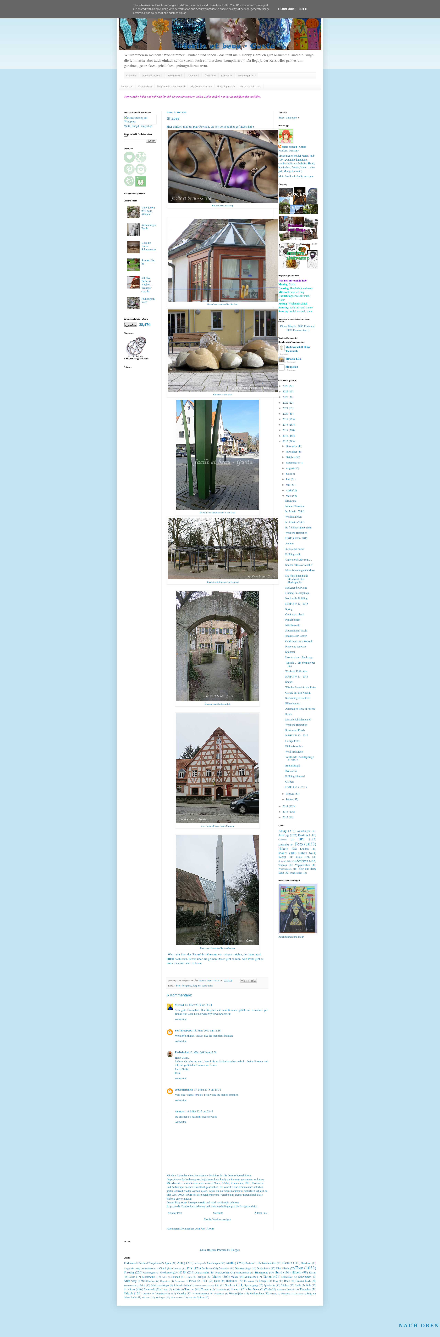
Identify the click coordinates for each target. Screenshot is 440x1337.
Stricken (302, 861)
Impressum (127, 86)
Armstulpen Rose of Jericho (300, 708)
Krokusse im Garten (296, 636)
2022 (286, 402)
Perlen (192, 1281)
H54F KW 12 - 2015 (296, 603)
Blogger (235, 1249)
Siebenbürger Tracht (148, 226)
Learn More (286, 9)
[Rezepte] (298, 267)
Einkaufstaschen (294, 746)
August (290, 468)
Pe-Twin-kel (182, 1052)
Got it (303, 9)
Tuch (268, 1289)
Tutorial (290, 1289)
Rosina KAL (302, 857)
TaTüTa (176, 1289)
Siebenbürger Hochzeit (297, 698)
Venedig (181, 1293)
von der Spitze (196, 1297)
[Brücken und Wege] (298, 240)
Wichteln (285, 1293)
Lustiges (201, 1276)
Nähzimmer (304, 1276)
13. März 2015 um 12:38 (203, 1052)
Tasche (189, 1289)
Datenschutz (145, 86)
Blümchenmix (293, 703)
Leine (164, 1276)
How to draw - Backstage (299, 657)
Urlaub (128, 1293)
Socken (230, 1285)
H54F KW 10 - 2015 (296, 735)
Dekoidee (283, 844)
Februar (290, 793)
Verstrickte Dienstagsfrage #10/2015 (299, 758)
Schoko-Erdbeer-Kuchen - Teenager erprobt (146, 284)
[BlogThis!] (245, 981)
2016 (286, 435)
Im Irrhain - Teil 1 (295, 522)
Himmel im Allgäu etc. (297, 593)
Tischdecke (220, 1289)
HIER (170, 959)
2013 (286, 811)
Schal (142, 1285)
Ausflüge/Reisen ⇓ (152, 75)
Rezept (282, 857)
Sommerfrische (148, 261)
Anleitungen (303, 831)
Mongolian (291, 367)
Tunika (280, 1289)
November (292, 451)
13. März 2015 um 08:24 (198, 1005)
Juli (288, 473)
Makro (282, 853)
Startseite (131, 75)
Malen (234, 1276)
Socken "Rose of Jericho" (299, 565)
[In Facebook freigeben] (252, 981)
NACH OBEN (419, 1325)
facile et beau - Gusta (294, 147)
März (289, 496)
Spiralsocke (269, 1285)
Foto (178, 985)
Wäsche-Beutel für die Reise (300, 687)
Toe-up (235, 1289)
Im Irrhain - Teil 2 (295, 511)
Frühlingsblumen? (148, 300)
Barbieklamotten (267, 1263)
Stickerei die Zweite (296, 587)
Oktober (290, 457)
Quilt (217, 1281)
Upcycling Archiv (226, 86)
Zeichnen (298, 1293)
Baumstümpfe (292, 765)
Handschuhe (202, 1272)
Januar (290, 799)
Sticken (285, 1285)
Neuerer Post (175, 1213)
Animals (289, 543)
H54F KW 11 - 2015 (296, 676)
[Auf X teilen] (248, 981)
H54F (182, 1272)
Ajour (168, 1263)
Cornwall (282, 839)
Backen (249, 1263)
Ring (275, 1281)
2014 (286, 806)
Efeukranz (290, 500)
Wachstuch (219, 1293)
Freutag (129, 1272)
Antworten (180, 1019)
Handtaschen (222, 1272)
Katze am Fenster (294, 549)
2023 (286, 397)
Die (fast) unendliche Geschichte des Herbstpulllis (296, 579)
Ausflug (283, 835)
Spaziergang (251, 1285)
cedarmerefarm (184, 1089)
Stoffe (298, 1285)
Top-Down (254, 1289)
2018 (286, 424)
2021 (286, 408)
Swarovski (149, 1289)
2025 (286, 391)
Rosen (288, 714)
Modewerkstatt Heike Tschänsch (297, 349)
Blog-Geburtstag (132, 1268)
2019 (286, 419)
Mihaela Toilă (293, 359)
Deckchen (207, 1268)
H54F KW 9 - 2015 (296, 787)
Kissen (312, 1272)
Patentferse (180, 1281)
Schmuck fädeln (285, 861)
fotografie (186, 985)
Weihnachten (257, 1293)
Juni (288, 479)
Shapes (289, 682)
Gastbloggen (149, 1272)
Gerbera (289, 781)
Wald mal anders (294, 751)
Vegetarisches (302, 865)
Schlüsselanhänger (160, 1285)
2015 (286, 441)
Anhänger (198, 1263)
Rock (287, 1281)
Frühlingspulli (292, 554)
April (289, 490)
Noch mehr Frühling (296, 598)
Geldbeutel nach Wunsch (298, 641)
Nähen (302, 853)
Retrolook (249, 1281)
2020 (286, 413)
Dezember (292, 446)
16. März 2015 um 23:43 (199, 1111)
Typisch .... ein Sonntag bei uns (300, 664)
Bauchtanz (306, 1263)
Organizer (165, 1281)
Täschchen (305, 1289)
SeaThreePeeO (183, 1030)
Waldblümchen (293, 516)
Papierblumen (292, 619)
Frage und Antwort (295, 646)
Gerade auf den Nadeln (298, 692)
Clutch (162, 1268)
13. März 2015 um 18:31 (207, 1089)
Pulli (204, 1281)
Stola (308, 1285)
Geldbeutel (166, 1272)
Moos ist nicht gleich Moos (300, 570)
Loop (189, 1276)
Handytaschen (242, 1272)
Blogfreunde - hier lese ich (171, 86)
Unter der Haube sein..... (298, 559)
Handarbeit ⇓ (175, 75)
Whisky (273, 1293)
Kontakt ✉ (226, 75)
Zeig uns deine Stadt (202, 985)
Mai (288, 484)
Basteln (303, 835)
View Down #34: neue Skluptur (148, 211)
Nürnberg (130, 1280)
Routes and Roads (295, 730)
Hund (278, 1272)
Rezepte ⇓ (193, 75)
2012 (286, 817)
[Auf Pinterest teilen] (255, 981)
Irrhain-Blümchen (295, 506)
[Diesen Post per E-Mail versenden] (242, 981)
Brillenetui (291, 771)
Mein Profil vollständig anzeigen (296, 176)
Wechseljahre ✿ (247, 75)
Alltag (282, 830)
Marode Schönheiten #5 (298, 719)
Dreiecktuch (263, 1268)
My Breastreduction (201, 86)
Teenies (282, 865)
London (304, 848)
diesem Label (182, 963)
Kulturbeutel (148, 1276)
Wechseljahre (285, 868)
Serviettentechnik (203, 1285)
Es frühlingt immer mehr (298, 527)
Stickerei (290, 651)
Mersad (179, 1005)
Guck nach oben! (294, 614)
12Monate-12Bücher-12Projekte (141, 1263)
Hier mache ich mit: (250, 86)
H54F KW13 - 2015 (296, 538)
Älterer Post (260, 1213)
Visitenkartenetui (200, 1293)
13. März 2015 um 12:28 (206, 1030)
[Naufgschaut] (298, 213)
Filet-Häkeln (282, 1268)
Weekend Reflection (296, 532)
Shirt (216, 1285)
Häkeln (283, 848)
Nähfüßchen (287, 1276)
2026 (286, 386)
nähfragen (160, 1297)
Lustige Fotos (292, 741)
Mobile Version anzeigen (217, 1219)
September (292, 462)
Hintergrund (261, 1272)
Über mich (210, 75)
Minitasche (250, 1276)
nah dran (146, 1297)
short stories (296, 872)
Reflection (231, 1281)
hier (237, 959)
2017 (286, 430)
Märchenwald (292, 625)
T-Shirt (164, 1289)
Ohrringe (150, 1281)
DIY (301, 839)
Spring (289, 609)
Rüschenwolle (130, 1285)
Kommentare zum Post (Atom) (197, 1228)
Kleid (132, 1276)
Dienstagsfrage (243, 1268)
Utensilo (146, 1293)
